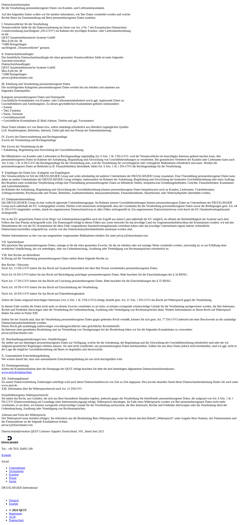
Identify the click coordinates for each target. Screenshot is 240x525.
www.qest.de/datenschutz (17, 372)
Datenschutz (16, 520)
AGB (12, 516)
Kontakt (6, 455)
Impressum (15, 513)
